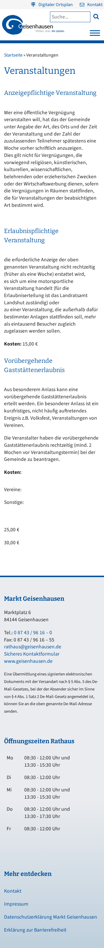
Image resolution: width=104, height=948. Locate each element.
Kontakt (95, 4)
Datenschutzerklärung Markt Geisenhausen (50, 917)
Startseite (13, 55)
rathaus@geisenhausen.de (32, 646)
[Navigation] (95, 34)
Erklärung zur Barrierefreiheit (35, 930)
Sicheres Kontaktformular (32, 654)
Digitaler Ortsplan (55, 4)
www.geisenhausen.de (28, 661)
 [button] (96, 16)
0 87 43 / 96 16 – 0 (33, 632)
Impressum (16, 904)
